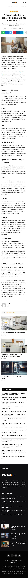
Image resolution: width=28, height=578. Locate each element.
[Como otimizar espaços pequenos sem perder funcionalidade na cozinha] (14, 346)
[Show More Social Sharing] (25, 32)
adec (9, 28)
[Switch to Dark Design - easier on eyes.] (23, 2)
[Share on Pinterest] (14, 32)
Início (6, 560)
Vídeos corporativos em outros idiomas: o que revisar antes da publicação (18, 535)
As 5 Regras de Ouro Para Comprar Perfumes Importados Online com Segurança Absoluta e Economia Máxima (12, 446)
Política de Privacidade (15, 560)
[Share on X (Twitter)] (10, 32)
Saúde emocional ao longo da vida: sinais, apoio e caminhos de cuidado (18, 526)
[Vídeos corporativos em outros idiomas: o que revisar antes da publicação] (5, 535)
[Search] (26, 2)
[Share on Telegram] (21, 32)
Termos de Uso (14, 562)
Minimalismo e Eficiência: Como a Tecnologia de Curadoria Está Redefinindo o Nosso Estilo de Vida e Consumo (13, 452)
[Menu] (2, 2)
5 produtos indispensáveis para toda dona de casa (13, 427)
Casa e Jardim (14, 11)
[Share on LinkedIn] (18, 32)
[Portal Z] (14, 2)
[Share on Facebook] (7, 32)
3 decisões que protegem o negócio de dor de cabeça (14, 411)
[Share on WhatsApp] (3, 32)
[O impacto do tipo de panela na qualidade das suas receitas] (14, 45)
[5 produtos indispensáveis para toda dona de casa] (14, 323)
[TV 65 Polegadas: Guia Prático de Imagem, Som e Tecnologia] (5, 544)
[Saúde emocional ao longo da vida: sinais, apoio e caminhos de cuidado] (5, 526)
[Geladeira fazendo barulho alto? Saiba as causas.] (14, 368)
